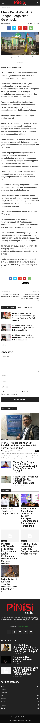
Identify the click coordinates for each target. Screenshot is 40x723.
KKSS (3, 696)
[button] (37, 3)
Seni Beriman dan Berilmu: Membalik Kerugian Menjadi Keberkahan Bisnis (23, 327)
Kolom (8, 8)
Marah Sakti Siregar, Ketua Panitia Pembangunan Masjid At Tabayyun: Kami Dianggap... (25, 466)
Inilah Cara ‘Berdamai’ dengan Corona (9, 511)
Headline (4, 693)
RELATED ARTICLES (8, 308)
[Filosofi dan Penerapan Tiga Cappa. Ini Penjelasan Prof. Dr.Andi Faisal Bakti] (6, 479)
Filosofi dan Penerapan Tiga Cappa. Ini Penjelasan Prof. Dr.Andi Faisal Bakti (25, 479)
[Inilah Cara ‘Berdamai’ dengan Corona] (10, 500)
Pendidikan (4, 702)
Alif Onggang (5, 450)
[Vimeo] (20, 632)
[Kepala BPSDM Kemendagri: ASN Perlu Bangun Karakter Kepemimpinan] (30, 536)
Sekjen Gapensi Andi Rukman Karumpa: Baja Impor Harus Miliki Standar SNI (30, 297)
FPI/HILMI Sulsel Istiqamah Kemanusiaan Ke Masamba (10, 295)
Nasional (4, 506)
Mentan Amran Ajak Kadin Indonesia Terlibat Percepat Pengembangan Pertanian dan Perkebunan (29, 517)
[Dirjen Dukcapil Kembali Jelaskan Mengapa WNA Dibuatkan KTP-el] (10, 571)
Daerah (3, 690)
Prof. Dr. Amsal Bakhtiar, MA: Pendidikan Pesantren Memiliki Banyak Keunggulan (18, 445)
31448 (37, 23)
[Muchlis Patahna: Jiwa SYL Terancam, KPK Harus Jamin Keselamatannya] (6, 670)
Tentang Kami (15, 717)
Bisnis (3, 708)
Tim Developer (25, 717)
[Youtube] (31, 632)
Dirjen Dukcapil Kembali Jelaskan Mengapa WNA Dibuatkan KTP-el (9, 585)
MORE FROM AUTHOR (25, 308)
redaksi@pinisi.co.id (24, 626)
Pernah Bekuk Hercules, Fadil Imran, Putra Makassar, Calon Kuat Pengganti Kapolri (25, 648)
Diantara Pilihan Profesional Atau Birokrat (22, 659)
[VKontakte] (25, 632)
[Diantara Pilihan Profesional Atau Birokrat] (6, 659)
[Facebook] (9, 632)
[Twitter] (14, 632)
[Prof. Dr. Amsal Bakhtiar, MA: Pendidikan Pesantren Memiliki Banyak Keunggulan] (20, 426)
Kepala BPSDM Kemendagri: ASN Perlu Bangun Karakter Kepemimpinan (30, 548)
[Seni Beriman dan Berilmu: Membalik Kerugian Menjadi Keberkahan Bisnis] (6, 327)
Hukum (3, 705)
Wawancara (4, 439)
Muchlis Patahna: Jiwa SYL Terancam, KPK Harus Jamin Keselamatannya (25, 670)
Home (3, 8)
